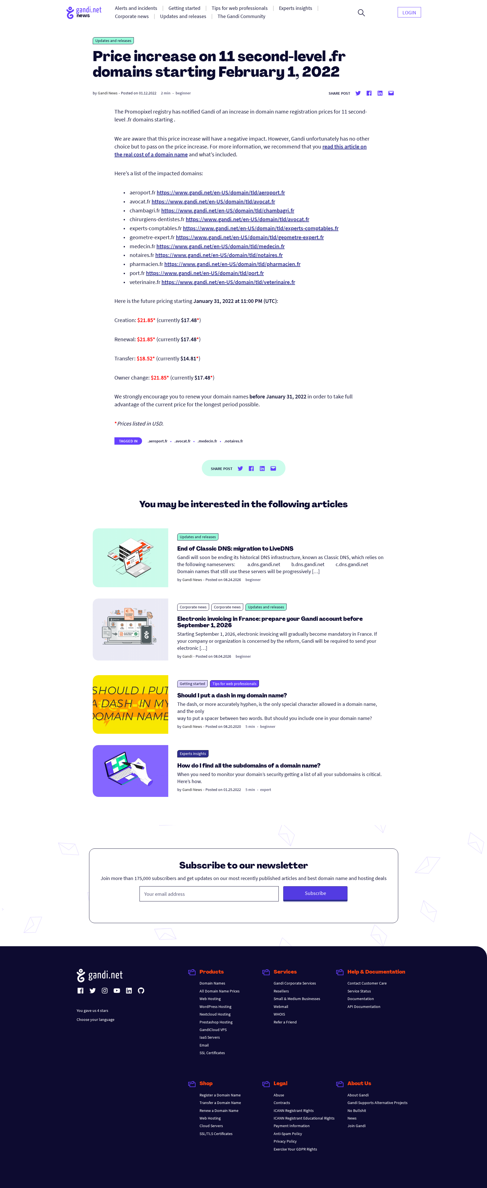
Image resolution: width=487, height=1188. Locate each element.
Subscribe (315, 893)
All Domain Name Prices (220, 991)
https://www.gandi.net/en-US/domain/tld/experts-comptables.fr (260, 228)
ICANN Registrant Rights (294, 1110)
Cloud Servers (211, 1125)
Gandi (187, 656)
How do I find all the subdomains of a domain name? (248, 766)
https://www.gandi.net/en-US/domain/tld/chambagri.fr (227, 210)
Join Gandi (356, 1125)
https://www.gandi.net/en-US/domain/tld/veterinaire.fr (228, 281)
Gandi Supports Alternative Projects (377, 1102)
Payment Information (292, 1125)
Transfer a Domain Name (220, 1102)
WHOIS (279, 1014)
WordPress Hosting (215, 1006)
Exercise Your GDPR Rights (295, 1149)
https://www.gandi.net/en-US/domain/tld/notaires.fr (219, 254)
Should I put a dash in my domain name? (232, 696)
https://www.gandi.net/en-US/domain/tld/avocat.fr (213, 201)
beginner (183, 93)
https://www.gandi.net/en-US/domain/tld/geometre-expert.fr (250, 237)
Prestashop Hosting (216, 1022)
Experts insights (193, 753)
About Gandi (358, 1095)
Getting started (192, 683)
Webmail (281, 1006)
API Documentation (363, 1006)
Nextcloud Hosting (215, 1014)
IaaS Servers (210, 1037)
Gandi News (108, 93)
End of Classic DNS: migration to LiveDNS (235, 549)
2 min (166, 93)
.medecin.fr (207, 441)
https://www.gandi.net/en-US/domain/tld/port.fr (205, 272)
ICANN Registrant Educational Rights (304, 1118)
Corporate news (193, 606)
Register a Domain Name (220, 1095)
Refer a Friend (285, 1022)
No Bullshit (356, 1110)
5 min (250, 726)
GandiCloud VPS (213, 1029)
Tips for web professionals (234, 683)
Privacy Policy (285, 1141)
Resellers (281, 991)
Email (204, 1045)
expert (265, 789)
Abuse (279, 1095)
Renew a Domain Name (219, 1110)
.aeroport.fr (157, 441)
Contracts (282, 1102)
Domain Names (212, 983)
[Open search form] (361, 12)
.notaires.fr (233, 441)
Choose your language (95, 1019)
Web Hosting (210, 998)
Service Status (359, 991)
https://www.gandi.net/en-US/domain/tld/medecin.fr (220, 246)
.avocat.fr (182, 441)
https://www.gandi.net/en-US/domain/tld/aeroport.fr (221, 192)
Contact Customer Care (367, 983)
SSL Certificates (212, 1052)
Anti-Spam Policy (288, 1133)
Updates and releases (113, 40)
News (352, 1118)
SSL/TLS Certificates (216, 1133)
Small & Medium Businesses (297, 998)
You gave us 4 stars (92, 1010)
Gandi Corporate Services (295, 983)
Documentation (360, 998)
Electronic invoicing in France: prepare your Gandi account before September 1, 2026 (270, 623)
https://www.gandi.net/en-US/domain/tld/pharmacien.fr (232, 263)
